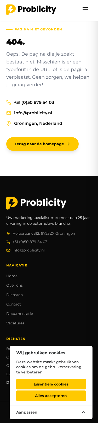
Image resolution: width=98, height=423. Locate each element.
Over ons (14, 285)
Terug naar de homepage (39, 144)
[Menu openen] (85, 9)
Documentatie (19, 313)
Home (12, 276)
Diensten (14, 294)
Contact (13, 304)
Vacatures (15, 323)
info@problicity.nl (33, 112)
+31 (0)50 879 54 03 (34, 102)
